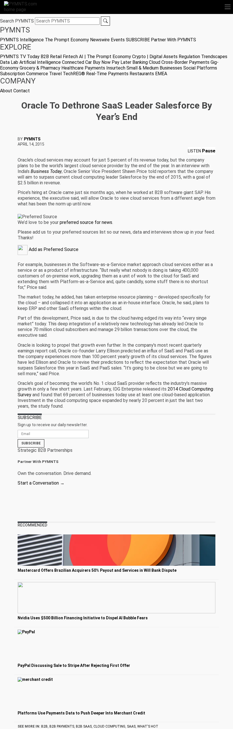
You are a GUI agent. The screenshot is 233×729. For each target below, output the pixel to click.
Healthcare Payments (83, 68)
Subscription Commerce (24, 73)
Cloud (154, 62)
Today (33, 56)
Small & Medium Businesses (154, 68)
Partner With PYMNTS (173, 39)
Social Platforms (200, 68)
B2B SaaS (84, 726)
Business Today (46, 171)
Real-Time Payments (107, 73)
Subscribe (31, 443)
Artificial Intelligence (40, 62)
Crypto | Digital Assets (155, 56)
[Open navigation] (228, 7)
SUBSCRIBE (138, 39)
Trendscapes (214, 56)
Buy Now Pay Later (112, 62)
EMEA (161, 73)
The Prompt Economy (67, 39)
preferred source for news (86, 222)
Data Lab (9, 62)
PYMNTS (32, 139)
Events (118, 39)
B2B (45, 56)
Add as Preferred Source (53, 249)
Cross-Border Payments (185, 62)
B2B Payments (61, 726)
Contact (21, 90)
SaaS (131, 726)
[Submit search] (105, 21)
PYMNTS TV (13, 56)
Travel (55, 73)
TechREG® (74, 73)
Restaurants (142, 73)
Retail (56, 56)
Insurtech (115, 68)
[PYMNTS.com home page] (24, 6)
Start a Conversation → (41, 483)
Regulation (189, 56)
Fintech (70, 56)
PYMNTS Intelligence (22, 39)
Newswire (100, 39)
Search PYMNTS (17, 21)
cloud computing (109, 726)
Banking (140, 62)
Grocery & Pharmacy (40, 68)
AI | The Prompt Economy (105, 56)
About (6, 90)
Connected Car (77, 62)
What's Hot (147, 726)
